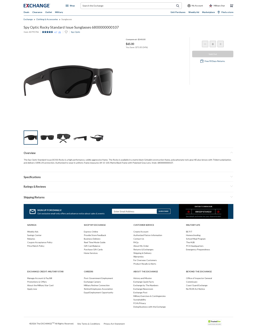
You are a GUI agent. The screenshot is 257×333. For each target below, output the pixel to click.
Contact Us (138, 238)
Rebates (31, 238)
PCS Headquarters (194, 246)
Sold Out (213, 54)
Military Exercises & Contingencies (149, 296)
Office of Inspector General (199, 278)
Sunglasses (66, 19)
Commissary (191, 281)
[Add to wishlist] (66, 32)
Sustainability (139, 299)
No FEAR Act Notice (195, 289)
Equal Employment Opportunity (98, 292)
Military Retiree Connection (97, 285)
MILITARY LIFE (193, 225)
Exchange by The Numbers (145, 285)
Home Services (91, 253)
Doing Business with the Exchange (149, 306)
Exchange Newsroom (143, 289)
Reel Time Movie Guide (94, 242)
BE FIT (189, 231)
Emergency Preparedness (198, 249)
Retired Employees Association (98, 289)
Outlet (48, 12)
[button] (128, 186)
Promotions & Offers (37, 281)
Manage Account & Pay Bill (39, 278)
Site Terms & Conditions (88, 323)
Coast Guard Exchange (196, 285)
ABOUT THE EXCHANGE (145, 271)
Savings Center (34, 235)
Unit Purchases (178, 12)
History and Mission (142, 278)
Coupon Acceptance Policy (39, 242)
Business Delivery (92, 238)
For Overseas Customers (145, 260)
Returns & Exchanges (143, 249)
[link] (47, 32)
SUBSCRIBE (164, 211)
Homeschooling (193, 235)
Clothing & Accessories (47, 19)
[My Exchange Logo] (43, 5)
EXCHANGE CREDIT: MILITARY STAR (45, 271)
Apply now (32, 289)
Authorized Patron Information (147, 235)
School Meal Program (196, 238)
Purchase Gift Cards (93, 249)
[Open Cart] (231, 5)
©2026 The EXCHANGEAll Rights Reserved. (51, 323)
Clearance (37, 12)
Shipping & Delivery (142, 253)
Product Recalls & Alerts (144, 263)
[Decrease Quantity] (205, 44)
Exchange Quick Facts (143, 281)
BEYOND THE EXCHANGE (199, 271)
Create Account (140, 231)
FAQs (136, 242)
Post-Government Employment (98, 278)
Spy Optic (75, 32)
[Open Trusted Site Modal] (214, 322)
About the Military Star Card (40, 285)
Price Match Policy (35, 246)
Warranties (138, 256)
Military (59, 12)
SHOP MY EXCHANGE (95, 225)
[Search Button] (177, 5)
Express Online (91, 231)
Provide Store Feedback (95, 235)
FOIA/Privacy (139, 303)
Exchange (28, 19)
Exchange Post (140, 292)
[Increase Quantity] (220, 44)
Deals (26, 12)
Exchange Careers (92, 281)
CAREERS (88, 271)
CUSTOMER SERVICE (143, 225)
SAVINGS (31, 225)
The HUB (190, 242)
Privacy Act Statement (114, 323)
